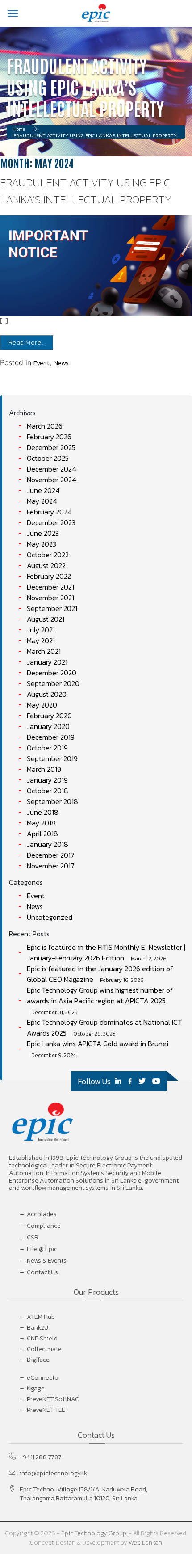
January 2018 (47, 844)
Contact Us (42, 1272)
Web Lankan (145, 1542)
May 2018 (41, 822)
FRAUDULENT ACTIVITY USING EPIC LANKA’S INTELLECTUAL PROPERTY (85, 191)
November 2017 (51, 865)
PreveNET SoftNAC (53, 1399)
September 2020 (53, 683)
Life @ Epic (42, 1249)
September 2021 (52, 608)
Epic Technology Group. (94, 1533)
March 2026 (45, 426)
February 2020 (49, 715)
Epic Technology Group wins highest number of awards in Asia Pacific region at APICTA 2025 (100, 995)
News (61, 363)
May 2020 (42, 704)
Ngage (36, 1388)
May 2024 (42, 501)
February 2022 (49, 576)
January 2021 (47, 662)
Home (19, 129)
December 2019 (51, 737)
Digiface (38, 1359)
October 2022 (48, 554)
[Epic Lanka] (96, 13)
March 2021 (44, 651)
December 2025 (51, 447)
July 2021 (41, 629)
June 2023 (43, 533)
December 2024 (51, 468)
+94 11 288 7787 (41, 1457)
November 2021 (50, 597)
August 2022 (46, 565)
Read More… (26, 342)
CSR (32, 1237)
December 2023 (51, 522)
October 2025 (48, 458)
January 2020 (48, 726)
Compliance (44, 1225)
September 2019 (52, 758)
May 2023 (41, 544)
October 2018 (47, 790)
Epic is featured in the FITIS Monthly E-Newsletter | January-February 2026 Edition (106, 952)
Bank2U (37, 1327)
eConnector (44, 1377)
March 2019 (44, 769)
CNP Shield (42, 1338)
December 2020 (51, 672)
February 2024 (49, 511)
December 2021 (50, 586)
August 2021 (45, 619)
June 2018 (42, 812)
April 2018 (42, 833)
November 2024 (51, 479)
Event (41, 363)
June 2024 (43, 490)
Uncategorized (49, 917)
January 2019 (47, 780)
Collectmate (44, 1349)
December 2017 (51, 855)
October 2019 (47, 747)
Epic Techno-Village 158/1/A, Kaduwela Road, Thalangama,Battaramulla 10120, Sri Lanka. (83, 1494)
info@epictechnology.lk (53, 1473)
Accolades (42, 1214)
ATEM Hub (41, 1317)
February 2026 (49, 436)
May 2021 (41, 640)
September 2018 (52, 801)
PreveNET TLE (46, 1410)
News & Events (47, 1260)
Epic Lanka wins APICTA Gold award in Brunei (97, 1043)
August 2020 (47, 694)
